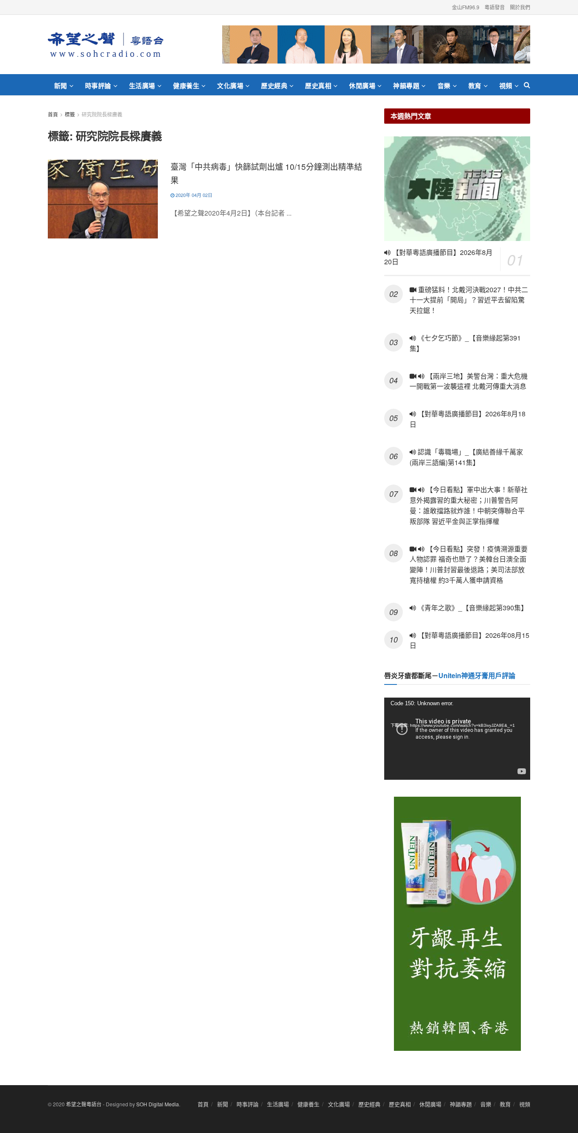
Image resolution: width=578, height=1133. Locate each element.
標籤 (70, 114)
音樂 (444, 85)
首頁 (53, 114)
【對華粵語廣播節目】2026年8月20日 (438, 257)
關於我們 (520, 7)
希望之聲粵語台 (84, 1104)
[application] (457, 739)
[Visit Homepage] (105, 44)
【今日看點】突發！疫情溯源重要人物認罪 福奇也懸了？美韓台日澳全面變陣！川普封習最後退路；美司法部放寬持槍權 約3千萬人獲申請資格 (469, 564)
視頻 (505, 85)
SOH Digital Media (157, 1104)
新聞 (60, 85)
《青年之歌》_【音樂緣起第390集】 (472, 607)
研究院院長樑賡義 (102, 114)
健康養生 (186, 85)
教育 (475, 85)
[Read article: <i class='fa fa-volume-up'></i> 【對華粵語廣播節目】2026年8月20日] (457, 188)
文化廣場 (230, 85)
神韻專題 (406, 85)
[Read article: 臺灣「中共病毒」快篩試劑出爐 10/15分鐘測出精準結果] (103, 199)
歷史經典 (274, 85)
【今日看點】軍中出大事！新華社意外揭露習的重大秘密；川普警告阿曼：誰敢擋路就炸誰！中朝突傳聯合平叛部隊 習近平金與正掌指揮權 (469, 505)
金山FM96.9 (465, 7)
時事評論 (98, 85)
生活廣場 (142, 85)
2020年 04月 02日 (193, 194)
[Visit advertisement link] (376, 44)
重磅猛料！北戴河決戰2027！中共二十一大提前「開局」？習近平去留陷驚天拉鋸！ (469, 300)
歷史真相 (318, 85)
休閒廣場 (362, 85)
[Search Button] (527, 84)
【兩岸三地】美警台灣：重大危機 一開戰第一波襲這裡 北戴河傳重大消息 (469, 381)
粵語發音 (494, 7)
